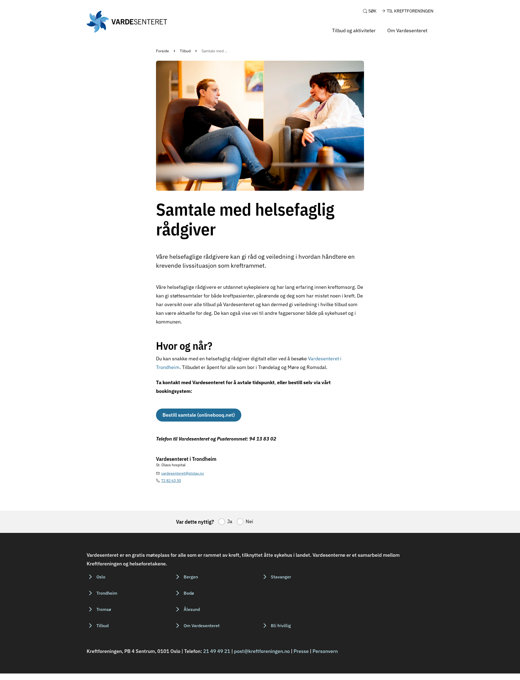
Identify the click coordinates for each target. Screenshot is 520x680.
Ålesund (192, 609)
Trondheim (106, 593)
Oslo (100, 576)
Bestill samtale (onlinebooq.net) (198, 415)
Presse (301, 651)
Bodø (189, 593)
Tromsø (103, 609)
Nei (249, 521)
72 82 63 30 (171, 480)
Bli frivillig (281, 625)
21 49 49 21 (216, 651)
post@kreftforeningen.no (262, 651)
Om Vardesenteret (407, 30)
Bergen (191, 576)
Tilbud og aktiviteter (354, 30)
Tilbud (185, 50)
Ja (229, 521)
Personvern (325, 651)
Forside (162, 50)
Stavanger (281, 576)
